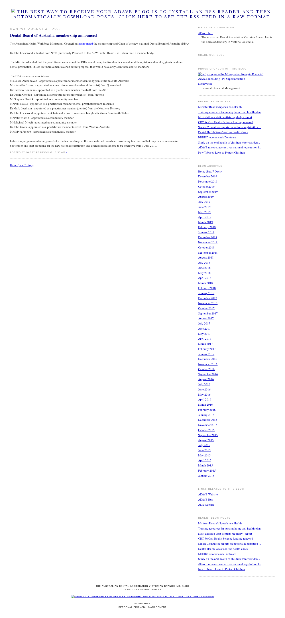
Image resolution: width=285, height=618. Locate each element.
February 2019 (207, 227)
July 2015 (204, 445)
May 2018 (204, 273)
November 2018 (208, 242)
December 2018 (207, 237)
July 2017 (204, 323)
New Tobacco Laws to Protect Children (221, 152)
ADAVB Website (208, 494)
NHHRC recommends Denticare (217, 137)
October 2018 (206, 247)
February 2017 (207, 349)
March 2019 (205, 222)
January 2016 (206, 415)
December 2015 (207, 420)
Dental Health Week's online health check (223, 132)
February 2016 (207, 410)
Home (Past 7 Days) (21, 165)
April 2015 (204, 460)
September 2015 (208, 435)
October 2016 (206, 369)
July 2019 (204, 202)
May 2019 (204, 212)
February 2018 (207, 288)
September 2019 (208, 192)
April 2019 (204, 217)
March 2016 (205, 404)
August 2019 (206, 197)
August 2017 (206, 318)
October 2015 (206, 430)
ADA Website (206, 505)
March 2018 (205, 283)
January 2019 (206, 232)
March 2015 (205, 465)
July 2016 (204, 384)
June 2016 (204, 389)
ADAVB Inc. (205, 33)
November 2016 (208, 364)
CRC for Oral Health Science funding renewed (225, 122)
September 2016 (208, 374)
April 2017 (204, 339)
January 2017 (206, 354)
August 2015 (206, 440)
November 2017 (208, 303)
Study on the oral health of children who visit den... (229, 142)
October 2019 (206, 187)
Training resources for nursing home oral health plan (229, 112)
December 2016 (207, 359)
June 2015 (204, 450)
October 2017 (206, 308)
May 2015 (204, 455)
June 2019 (204, 207)
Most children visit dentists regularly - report (225, 117)
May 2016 (204, 394)
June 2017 (204, 328)
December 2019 (207, 176)
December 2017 (207, 298)
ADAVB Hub (205, 499)
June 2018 (204, 268)
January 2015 (206, 476)
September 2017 (208, 313)
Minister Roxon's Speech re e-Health (220, 107)
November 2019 (208, 181)
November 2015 (208, 425)
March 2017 (205, 344)
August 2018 (206, 257)
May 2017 (204, 334)
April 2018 (204, 278)
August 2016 (206, 379)
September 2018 (208, 252)
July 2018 (204, 263)
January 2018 (206, 293)
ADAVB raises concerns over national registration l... (229, 147)
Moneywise (205, 84)
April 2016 (204, 399)
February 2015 (207, 470)
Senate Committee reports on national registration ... (229, 127)
